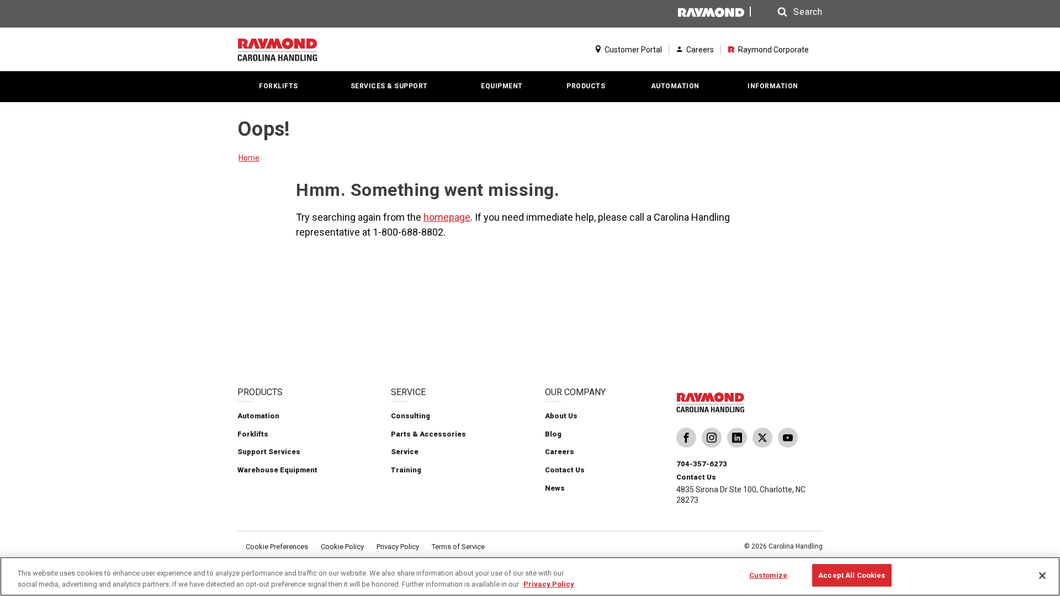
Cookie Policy (342, 546)
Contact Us (565, 470)
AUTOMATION (675, 86)
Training (406, 470)
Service (404, 452)
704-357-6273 (701, 464)
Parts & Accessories (428, 434)
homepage (446, 217)
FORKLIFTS (278, 86)
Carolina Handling (686, 442)
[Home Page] (302, 50)
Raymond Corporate (773, 49)
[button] (789, 12)
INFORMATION (773, 86)
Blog (553, 434)
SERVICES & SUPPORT (389, 86)
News (555, 488)
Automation (258, 416)
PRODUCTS (585, 86)
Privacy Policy (398, 546)
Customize (768, 575)
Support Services (268, 452)
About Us (561, 416)
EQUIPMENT (502, 86)
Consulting (410, 416)
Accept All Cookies (851, 575)
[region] (530, 576)
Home (249, 157)
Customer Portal (633, 49)
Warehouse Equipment (277, 470)
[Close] (1042, 575)
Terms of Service (458, 546)
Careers (700, 49)
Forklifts (252, 434)
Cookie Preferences (277, 546)
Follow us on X (762, 442)
